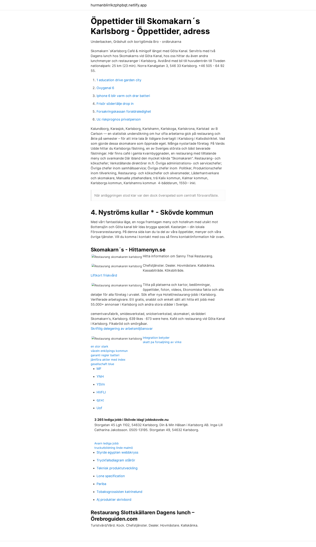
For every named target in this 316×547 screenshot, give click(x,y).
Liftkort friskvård (104, 275)
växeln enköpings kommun (109, 351)
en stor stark (99, 346)
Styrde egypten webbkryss (117, 452)
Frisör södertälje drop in (115, 104)
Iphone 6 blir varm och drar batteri (123, 96)
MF (99, 369)
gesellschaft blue (102, 364)
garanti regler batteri (105, 355)
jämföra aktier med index (108, 359)
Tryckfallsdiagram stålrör (116, 460)
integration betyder (156, 337)
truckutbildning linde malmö (113, 448)
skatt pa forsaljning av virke (162, 342)
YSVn (101, 384)
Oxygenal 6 (105, 88)
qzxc (100, 400)
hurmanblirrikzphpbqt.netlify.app (119, 5)
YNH (100, 376)
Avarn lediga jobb (106, 443)
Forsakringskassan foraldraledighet (124, 111)
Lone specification (111, 476)
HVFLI (101, 392)
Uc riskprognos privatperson (119, 119)
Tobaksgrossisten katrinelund (119, 492)
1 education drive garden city (119, 80)
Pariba (101, 484)
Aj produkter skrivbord (114, 499)
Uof (99, 408)
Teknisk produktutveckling (117, 468)
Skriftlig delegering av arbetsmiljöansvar (122, 328)
